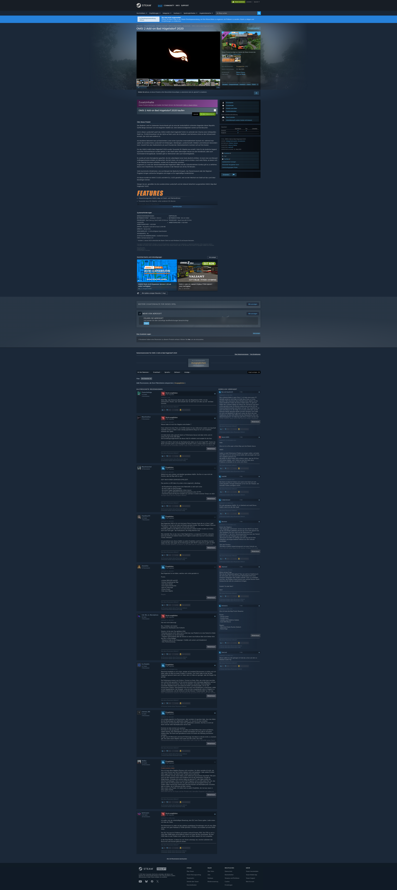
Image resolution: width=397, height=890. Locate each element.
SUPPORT (185, 5)
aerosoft (230, 147)
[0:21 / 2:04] (178, 55)
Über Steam (190, 871)
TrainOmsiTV (146, 516)
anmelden (249, 2)
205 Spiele (144, 763)
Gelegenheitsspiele (149, 26)
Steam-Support (250, 878)
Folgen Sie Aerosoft (153, 318)
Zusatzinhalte (186, 26)
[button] (142, 13)
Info (178, 5)
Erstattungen (228, 885)
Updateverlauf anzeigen (229, 162)
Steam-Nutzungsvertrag (194, 875)
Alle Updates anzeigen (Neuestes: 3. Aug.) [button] (154, 293)
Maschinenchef (146, 467)
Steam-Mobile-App (251, 875)
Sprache (256, 2)
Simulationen (241, 141)
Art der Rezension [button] (143, 372)
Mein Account (250, 881)
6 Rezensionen (145, 396)
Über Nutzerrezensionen (242, 354)
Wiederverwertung (212, 881)
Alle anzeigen (256, 333)
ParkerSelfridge (147, 392)
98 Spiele (144, 617)
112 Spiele (144, 666)
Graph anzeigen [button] (252, 372)
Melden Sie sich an (143, 92)
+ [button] (257, 84)
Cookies (227, 881)
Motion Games (240, 72)
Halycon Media (240, 74)
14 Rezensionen (146, 764)
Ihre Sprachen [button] (146, 378)
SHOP (160, 5)
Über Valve (210, 871)
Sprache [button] (167, 372)
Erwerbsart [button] (156, 372)
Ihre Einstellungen (255, 354)
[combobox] (236, 13)
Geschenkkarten (192, 885)
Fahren (249, 84)
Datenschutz (228, 871)
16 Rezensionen (146, 469)
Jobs (208, 875)
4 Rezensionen (145, 419)
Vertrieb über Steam (193, 881)
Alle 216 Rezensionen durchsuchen (177, 859)
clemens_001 (146, 711)
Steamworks (190, 878)
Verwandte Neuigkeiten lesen (230, 164)
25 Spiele (144, 713)
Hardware (210, 878)
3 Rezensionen (145, 715)
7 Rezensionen (145, 519)
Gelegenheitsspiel (233, 84)
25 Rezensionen (146, 816)
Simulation (225, 84)
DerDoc (144, 761)
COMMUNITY (169, 5)
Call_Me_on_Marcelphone (150, 615)
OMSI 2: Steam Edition (175, 26)
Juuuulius (145, 566)
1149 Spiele (145, 815)
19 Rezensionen (146, 568)
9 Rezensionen (145, 668)
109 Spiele (144, 518)
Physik (254, 84)
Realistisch (242, 84)
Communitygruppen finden (230, 167)
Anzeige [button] (186, 372)
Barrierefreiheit (229, 875)
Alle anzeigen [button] (212, 257)
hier (189, 339)
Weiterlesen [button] (211, 448)
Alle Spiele (139, 26)
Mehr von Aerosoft (152, 314)
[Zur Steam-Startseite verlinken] (143, 7)
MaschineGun (146, 417)
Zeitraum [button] (177, 372)
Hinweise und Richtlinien (232, 878)
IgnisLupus (145, 813)
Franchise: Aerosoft (161, 26)
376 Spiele (144, 394)
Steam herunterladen (252, 871)
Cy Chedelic (145, 664)
